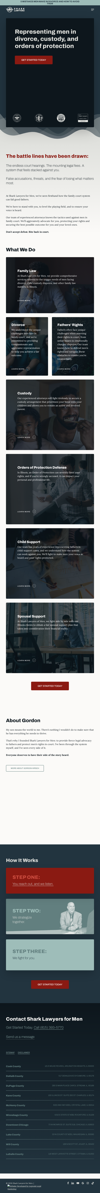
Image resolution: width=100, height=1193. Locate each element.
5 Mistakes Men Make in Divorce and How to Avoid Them (50, 2)
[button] (92, 9)
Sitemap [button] (10, 1052)
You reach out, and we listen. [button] (33, 884)
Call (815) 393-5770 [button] (49, 1027)
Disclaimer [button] (24, 1052)
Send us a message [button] (20, 1037)
